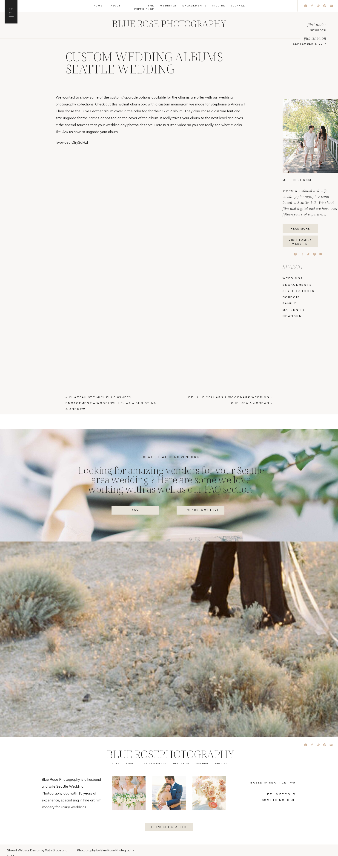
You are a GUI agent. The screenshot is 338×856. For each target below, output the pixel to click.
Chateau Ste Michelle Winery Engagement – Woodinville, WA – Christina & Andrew (111, 403)
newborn (318, 30)
